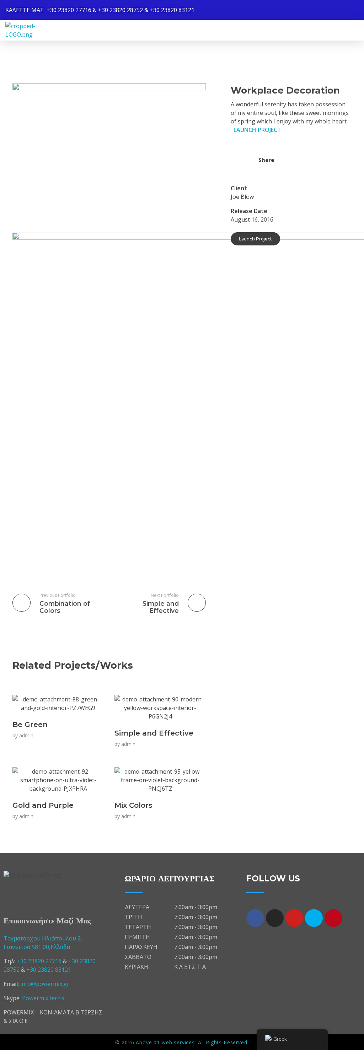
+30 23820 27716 (69, 10)
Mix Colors (133, 805)
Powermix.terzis (43, 998)
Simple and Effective (153, 733)
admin (26, 735)
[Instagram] (275, 918)
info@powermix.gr (44, 984)
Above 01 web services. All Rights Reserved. (192, 1042)
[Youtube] (294, 918)
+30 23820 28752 (120, 10)
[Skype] (314, 918)
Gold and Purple (43, 805)
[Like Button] (236, 159)
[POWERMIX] (34, 30)
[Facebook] (255, 918)
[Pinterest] (333, 918)
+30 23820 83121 (172, 10)
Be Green (30, 724)
